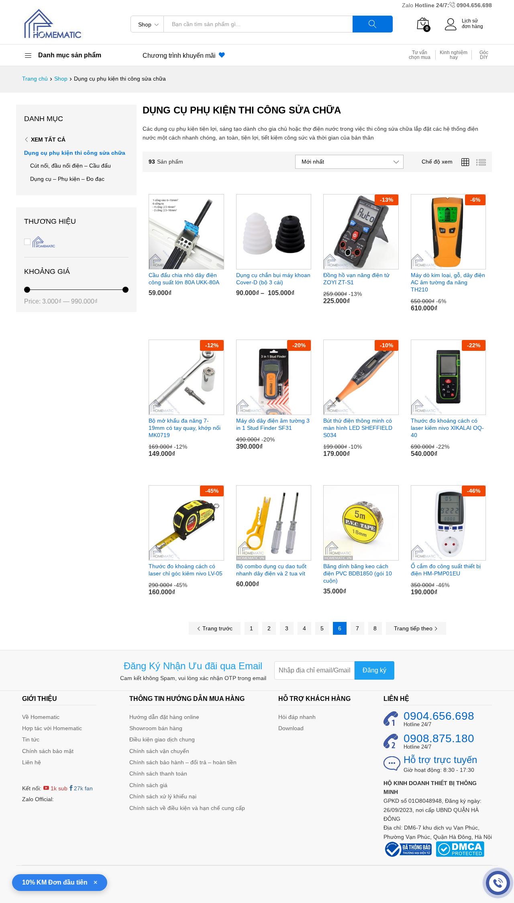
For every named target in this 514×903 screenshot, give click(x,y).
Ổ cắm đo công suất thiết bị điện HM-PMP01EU (446, 570)
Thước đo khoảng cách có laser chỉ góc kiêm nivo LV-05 (185, 570)
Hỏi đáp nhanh (297, 717)
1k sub (58, 788)
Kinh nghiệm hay (453, 55)
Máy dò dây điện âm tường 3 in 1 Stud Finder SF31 (273, 424)
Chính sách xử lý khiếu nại (162, 796)
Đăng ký (374, 670)
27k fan (83, 788)
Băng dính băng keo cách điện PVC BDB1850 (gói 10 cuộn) (357, 573)
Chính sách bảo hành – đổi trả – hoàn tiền (183, 762)
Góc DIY (483, 55)
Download (291, 728)
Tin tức (30, 739)
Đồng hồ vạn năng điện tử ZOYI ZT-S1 (356, 278)
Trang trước (217, 628)
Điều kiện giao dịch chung (162, 739)
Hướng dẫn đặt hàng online (164, 717)
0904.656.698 (474, 5)
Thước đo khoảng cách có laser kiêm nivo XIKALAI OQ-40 (447, 427)
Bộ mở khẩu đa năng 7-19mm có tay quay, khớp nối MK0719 (184, 427)
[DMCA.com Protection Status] (460, 848)
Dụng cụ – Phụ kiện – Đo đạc (67, 179)
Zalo (408, 5)
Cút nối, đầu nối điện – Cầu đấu (70, 165)
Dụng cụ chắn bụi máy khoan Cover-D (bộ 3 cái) (273, 278)
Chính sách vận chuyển (159, 751)
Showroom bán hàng (155, 728)
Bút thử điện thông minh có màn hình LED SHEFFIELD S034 (357, 427)
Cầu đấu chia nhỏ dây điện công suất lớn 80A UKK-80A (184, 278)
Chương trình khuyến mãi (181, 55)
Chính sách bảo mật (47, 751)
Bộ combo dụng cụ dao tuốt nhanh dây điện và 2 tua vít (271, 570)
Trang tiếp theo (414, 628)
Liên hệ (31, 762)
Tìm (373, 24)
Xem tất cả (48, 139)
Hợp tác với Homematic (52, 728)
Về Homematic (40, 717)
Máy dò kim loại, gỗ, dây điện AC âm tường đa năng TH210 (448, 282)
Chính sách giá (148, 785)
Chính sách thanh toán (158, 773)
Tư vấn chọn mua (419, 55)
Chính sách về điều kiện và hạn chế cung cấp (187, 808)
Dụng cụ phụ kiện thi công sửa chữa (74, 153)
